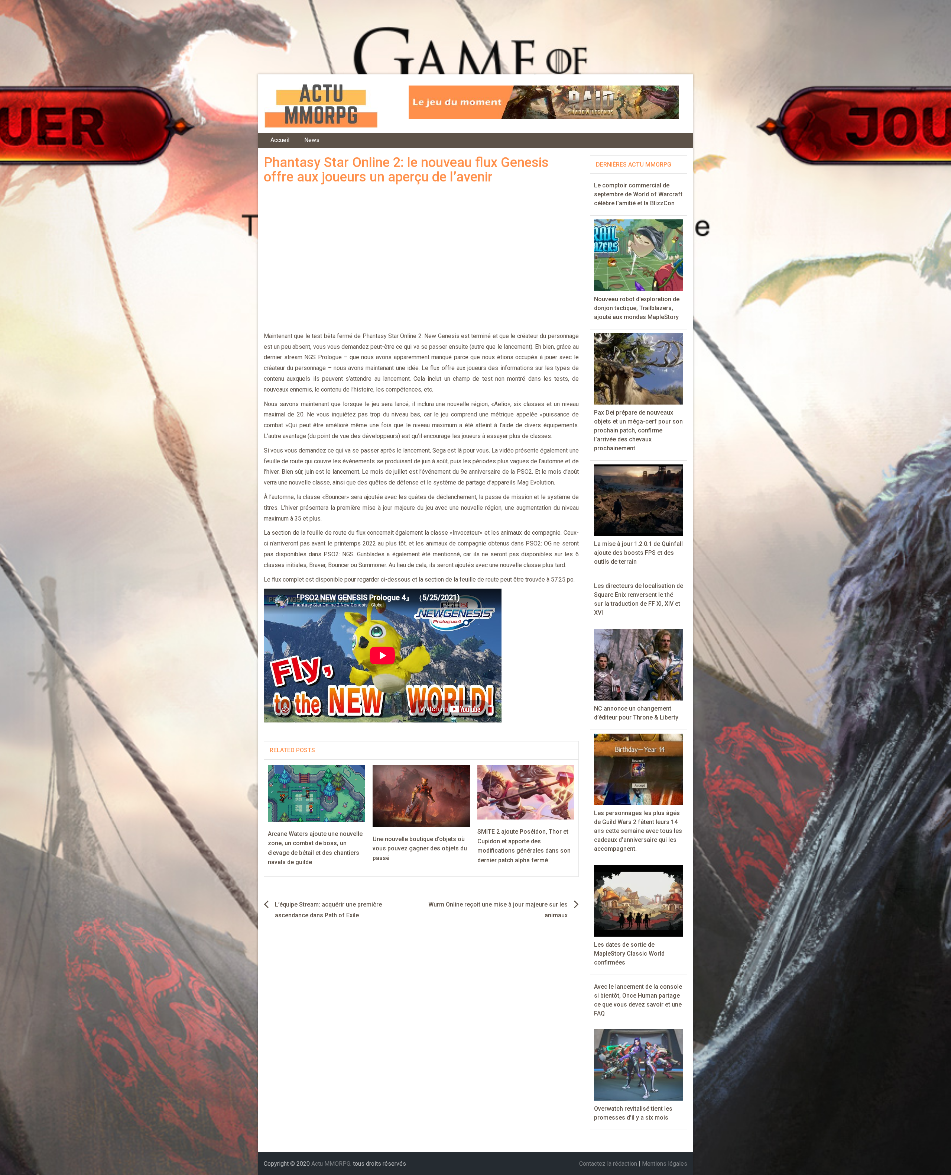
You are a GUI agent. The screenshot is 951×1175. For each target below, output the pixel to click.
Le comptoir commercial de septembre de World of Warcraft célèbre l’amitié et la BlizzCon (638, 194)
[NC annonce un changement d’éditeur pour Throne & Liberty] (639, 664)
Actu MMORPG (330, 1163)
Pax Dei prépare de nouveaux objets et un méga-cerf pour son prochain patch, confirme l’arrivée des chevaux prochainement (638, 430)
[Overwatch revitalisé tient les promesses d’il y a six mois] (639, 1064)
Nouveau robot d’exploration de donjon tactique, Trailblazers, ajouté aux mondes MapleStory (636, 308)
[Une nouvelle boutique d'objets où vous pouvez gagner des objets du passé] (421, 795)
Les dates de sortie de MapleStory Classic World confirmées (629, 953)
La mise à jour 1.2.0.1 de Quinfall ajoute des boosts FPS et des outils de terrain (638, 552)
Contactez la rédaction (608, 1163)
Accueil (279, 140)
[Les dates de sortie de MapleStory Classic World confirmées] (639, 900)
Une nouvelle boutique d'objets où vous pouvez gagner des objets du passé (420, 849)
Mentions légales (664, 1163)
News (311, 140)
